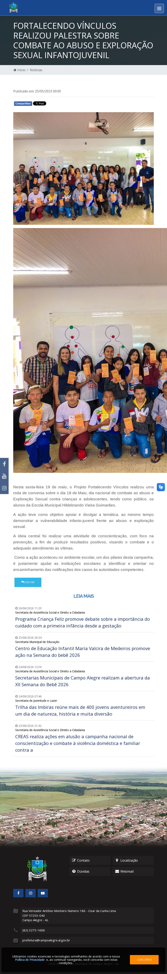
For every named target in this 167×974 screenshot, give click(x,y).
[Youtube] (4, 476)
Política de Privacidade (30, 960)
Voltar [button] (29, 582)
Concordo (144, 959)
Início (20, 70)
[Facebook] (4, 464)
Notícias (36, 70)
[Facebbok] (18, 893)
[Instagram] (4, 488)
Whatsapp (61, 104)
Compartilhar (23, 103)
